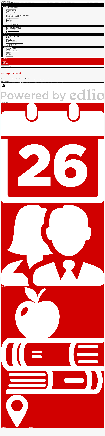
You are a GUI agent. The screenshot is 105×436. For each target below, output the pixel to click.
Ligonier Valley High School (12, 31)
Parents (5, 59)
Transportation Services (11, 44)
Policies (8, 19)
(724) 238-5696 (26, 82)
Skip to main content (5, 1)
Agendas (8, 49)
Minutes (8, 53)
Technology (9, 45)
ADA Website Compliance (12, 7)
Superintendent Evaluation (12, 24)
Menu (4, 62)
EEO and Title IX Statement (12, 16)
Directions (30, 427)
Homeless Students (10, 40)
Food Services (9, 37)
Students (5, 58)
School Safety (9, 23)
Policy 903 (8, 54)
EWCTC (8, 32)
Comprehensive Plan (11, 12)
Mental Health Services (11, 41)
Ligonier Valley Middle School (13, 29)
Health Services (9, 39)
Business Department (11, 9)
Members (8, 52)
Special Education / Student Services (14, 43)
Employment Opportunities (12, 18)
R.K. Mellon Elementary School (13, 28)
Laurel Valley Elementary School (13, 27)
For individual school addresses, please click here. (51, 82)
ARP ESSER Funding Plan (12, 36)
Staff (4, 61)
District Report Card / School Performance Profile (17, 15)
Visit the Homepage (5, 81)
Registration (9, 20)
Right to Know (9, 21)
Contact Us (8, 14)
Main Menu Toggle (5, 3)
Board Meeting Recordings (12, 51)
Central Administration (11, 10)
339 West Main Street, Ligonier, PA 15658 (10, 82)
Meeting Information (11, 48)
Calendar (8, 11)
